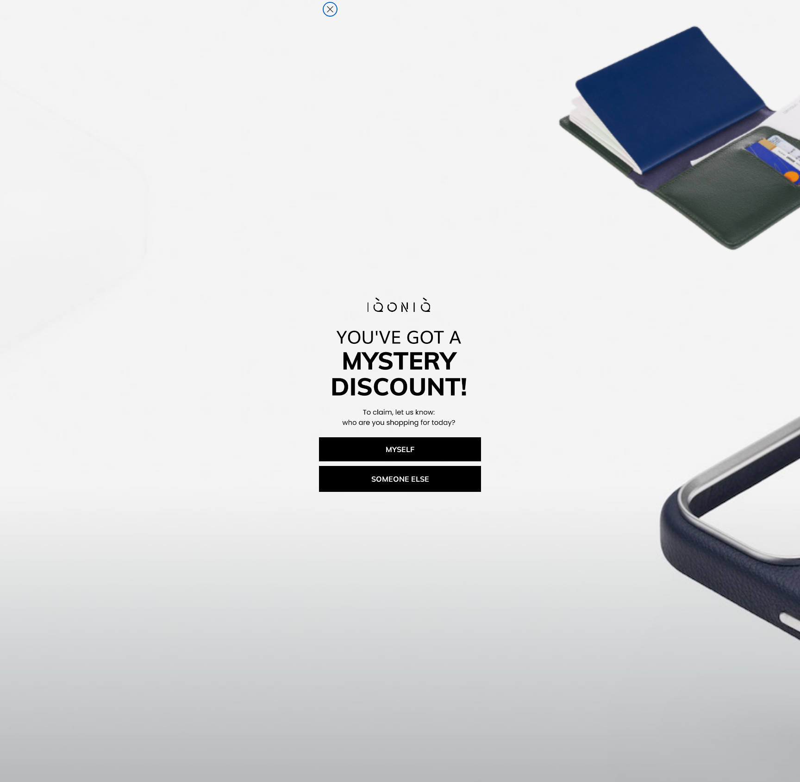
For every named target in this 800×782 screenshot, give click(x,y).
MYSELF (400, 449)
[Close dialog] (330, 9)
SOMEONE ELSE (400, 479)
